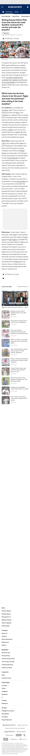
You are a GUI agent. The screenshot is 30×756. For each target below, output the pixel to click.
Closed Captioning (7, 665)
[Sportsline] (21, 731)
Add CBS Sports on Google (12, 38)
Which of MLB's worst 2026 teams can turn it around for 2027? (19, 341)
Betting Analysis (6, 620)
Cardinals (5, 115)
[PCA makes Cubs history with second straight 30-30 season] (6, 400)
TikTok (4, 688)
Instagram (5, 691)
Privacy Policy (6, 656)
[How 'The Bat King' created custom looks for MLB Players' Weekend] (6, 352)
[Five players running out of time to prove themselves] (6, 324)
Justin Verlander (12, 158)
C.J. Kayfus (9, 130)
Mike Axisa (6, 33)
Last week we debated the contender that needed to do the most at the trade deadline (14, 80)
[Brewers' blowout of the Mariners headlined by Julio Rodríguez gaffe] (6, 381)
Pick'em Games (6, 611)
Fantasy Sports (6, 614)
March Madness (6, 623)
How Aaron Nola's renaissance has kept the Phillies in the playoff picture (19, 331)
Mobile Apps (5, 626)
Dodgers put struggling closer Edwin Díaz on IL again (19, 388)
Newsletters (5, 714)
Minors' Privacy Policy (8, 659)
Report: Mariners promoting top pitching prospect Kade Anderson (19, 360)
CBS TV (4, 645)
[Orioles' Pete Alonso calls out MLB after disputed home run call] (6, 371)
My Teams (5, 717)
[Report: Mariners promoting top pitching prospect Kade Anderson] (6, 362)
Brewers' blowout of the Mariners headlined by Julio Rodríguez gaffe (19, 379)
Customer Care (6, 678)
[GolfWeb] (23, 739)
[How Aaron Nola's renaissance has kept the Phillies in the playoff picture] (6, 333)
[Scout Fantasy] (14, 739)
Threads (4, 700)
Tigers (25, 96)
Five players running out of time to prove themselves (19, 321)
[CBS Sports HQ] (22, 725)
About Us (4, 633)
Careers (4, 636)
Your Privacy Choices (8, 661)
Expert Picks (15, 16)
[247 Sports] (9, 731)
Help (3, 675)
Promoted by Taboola (22, 286)
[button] (2, 7)
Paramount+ (5, 642)
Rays (17, 113)
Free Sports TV (6, 617)
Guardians (5, 110)
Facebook (5, 694)
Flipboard (5, 703)
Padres (16, 262)
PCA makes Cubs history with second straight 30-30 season (19, 398)
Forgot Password (7, 720)
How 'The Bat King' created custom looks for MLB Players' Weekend (19, 350)
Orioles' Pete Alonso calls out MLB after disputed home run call (18, 369)
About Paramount (7, 639)
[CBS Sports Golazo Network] (15, 728)
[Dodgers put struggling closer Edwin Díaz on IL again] (6, 390)
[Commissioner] (20, 735)
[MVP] (5, 738)
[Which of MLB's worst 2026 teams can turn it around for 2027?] (6, 343)
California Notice (7, 668)
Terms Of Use (6, 653)
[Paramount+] (9, 735)
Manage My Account (8, 711)
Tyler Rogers (13, 240)
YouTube (4, 685)
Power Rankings (6, 16)
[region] (15, 298)
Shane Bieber (20, 181)
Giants (4, 143)
